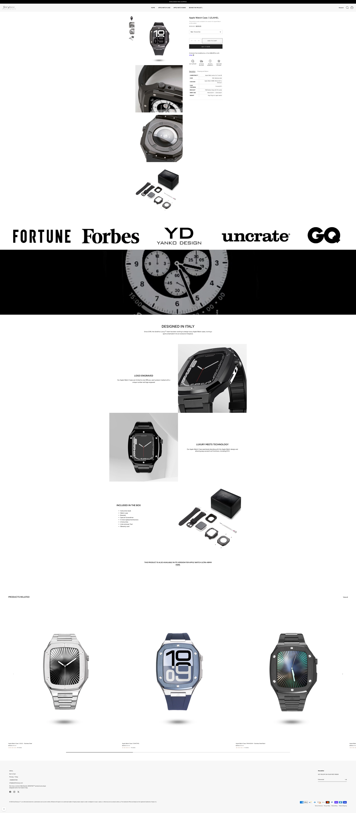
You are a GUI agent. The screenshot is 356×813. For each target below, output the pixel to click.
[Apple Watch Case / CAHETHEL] (178, 672)
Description (192, 71)
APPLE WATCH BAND (180, 7)
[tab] (193, 71)
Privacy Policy (327, 805)
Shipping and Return (202, 71)
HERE (178, 565)
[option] (132, 18)
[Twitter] (18, 791)
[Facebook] (10, 791)
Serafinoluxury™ (17, 801)
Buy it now (206, 46)
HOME (153, 7)
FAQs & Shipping (343, 805)
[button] (13, 674)
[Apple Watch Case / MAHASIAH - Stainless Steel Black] (292, 672)
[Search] (347, 8)
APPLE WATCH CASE (164, 7)
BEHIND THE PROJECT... (196, 7)
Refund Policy (334, 805)
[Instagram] (14, 791)
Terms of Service (319, 805)
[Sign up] (346, 780)
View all (345, 597)
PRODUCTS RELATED (18, 597)
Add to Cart (212, 40)
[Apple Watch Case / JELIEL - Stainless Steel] (64, 672)
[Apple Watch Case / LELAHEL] (132, 18)
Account (341, 7)
